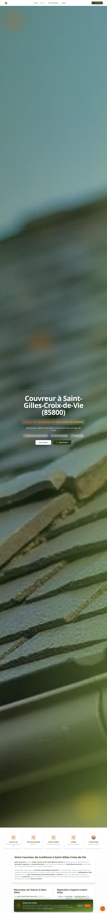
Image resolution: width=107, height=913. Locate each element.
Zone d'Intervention (53, 3)
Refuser (80, 905)
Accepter (87, 905)
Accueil (35, 3)
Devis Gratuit (43, 442)
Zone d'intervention (27, 390)
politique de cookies (48, 908)
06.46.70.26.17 (63, 442)
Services (42, 3)
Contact (64, 3)
